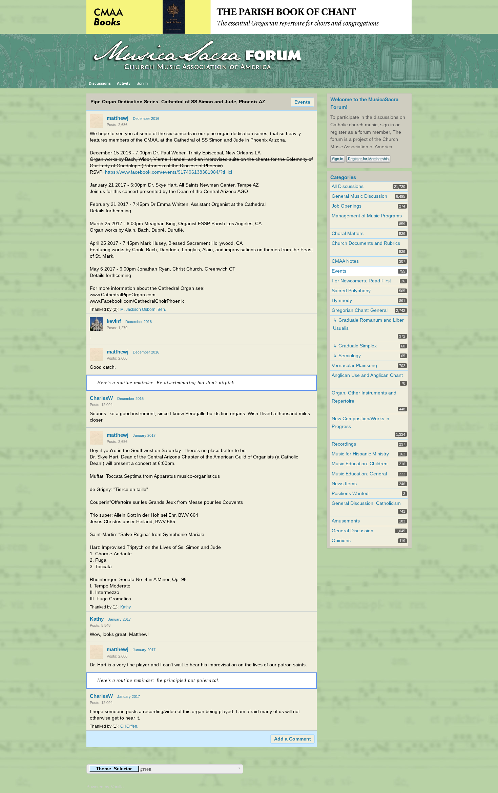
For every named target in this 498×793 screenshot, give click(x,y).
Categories (343, 177)
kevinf (114, 321)
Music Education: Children (360, 463)
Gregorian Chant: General (360, 310)
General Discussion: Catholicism (366, 503)
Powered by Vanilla (105, 786)
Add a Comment (292, 739)
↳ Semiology (347, 355)
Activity (123, 83)
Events (302, 102)
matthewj (117, 118)
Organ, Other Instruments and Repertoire (364, 396)
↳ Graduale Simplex (355, 345)
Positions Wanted (350, 493)
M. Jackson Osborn (137, 309)
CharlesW (101, 398)
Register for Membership (368, 159)
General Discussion (352, 530)
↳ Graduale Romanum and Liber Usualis (368, 324)
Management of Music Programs (367, 215)
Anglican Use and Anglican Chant (367, 375)
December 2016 (146, 118)
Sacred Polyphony (351, 290)
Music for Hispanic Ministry (360, 453)
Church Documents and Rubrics (366, 243)
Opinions (341, 540)
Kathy (125, 607)
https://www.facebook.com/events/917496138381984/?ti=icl (168, 172)
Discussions (100, 83)
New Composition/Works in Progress (360, 422)
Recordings (344, 444)
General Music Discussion (359, 196)
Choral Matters (348, 233)
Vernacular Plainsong (354, 365)
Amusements (346, 520)
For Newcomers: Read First (361, 280)
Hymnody (342, 300)
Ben (161, 309)
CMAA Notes (345, 261)
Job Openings (346, 206)
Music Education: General (359, 473)
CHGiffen (128, 726)
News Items (344, 483)
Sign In (142, 83)
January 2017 (144, 435)
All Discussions (348, 186)
